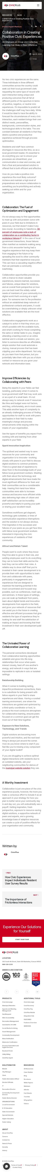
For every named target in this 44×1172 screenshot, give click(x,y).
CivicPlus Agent (7, 1058)
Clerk (4, 1075)
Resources (7, 15)
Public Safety (6, 1122)
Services (27, 1026)
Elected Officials (7, 1082)
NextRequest (6, 1014)
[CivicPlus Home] (13, 5)
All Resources (28, 1069)
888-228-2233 (7, 964)
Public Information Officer (10, 1079)
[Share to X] (31, 26)
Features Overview (30, 1022)
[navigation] (38, 5)
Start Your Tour (22, 939)
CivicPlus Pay (28, 1009)
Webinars (27, 1086)
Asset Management (8, 1031)
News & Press (7, 1143)
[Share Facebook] (40, 26)
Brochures (27, 1079)
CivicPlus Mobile (29, 1012)
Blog (19, 15)
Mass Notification (8, 1038)
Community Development (10, 1035)
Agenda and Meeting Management (9, 1010)
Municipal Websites (8, 1005)
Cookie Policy (17, 1167)
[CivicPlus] (5, 56)
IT (3, 1086)
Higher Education (8, 1118)
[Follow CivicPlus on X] (27, 992)
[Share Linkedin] (36, 26)
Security (5, 1147)
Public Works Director (9, 1098)
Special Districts (7, 1115)
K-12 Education (7, 1108)
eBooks (26, 1089)
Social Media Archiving (9, 1028)
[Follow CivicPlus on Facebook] (6, 992)
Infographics (28, 1100)
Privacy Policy (31, 1165)
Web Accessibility (8, 1018)
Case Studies (28, 1072)
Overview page (7, 1002)
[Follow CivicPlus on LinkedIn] (17, 992)
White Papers (28, 1083)
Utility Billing (6, 1054)
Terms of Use (17, 1165)
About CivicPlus (7, 1133)
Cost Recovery (29, 1005)
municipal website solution (18, 768)
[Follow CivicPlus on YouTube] (37, 992)
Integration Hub (29, 1016)
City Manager (6, 1072)
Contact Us (6, 1140)
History (4, 1150)
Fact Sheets (28, 1093)
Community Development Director (10, 1093)
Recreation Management (10, 1021)
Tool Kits (27, 1097)
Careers (5, 1136)
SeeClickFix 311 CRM (9, 1025)
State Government (8, 1112)
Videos (26, 1103)
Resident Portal (7, 1051)
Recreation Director (8, 1089)
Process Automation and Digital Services (10, 1046)
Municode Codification (9, 1042)
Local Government (8, 1104)
